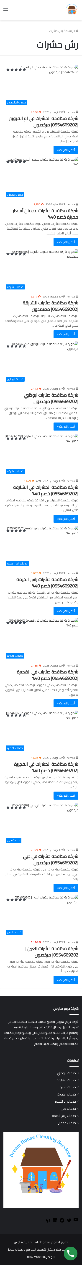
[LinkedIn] (55, 1222)
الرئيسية (70, 30)
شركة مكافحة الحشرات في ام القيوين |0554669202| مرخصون (43, 121)
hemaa (71, 112)
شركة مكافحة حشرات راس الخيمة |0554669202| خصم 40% (47, 582)
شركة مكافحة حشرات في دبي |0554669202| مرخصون (50, 859)
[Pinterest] (48, 1222)
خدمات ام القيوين (65, 1101)
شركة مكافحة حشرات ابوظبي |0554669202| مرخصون (51, 398)
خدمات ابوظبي (66, 1073)
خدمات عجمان (66, 1122)
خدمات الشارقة (66, 1080)
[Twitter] (69, 1222)
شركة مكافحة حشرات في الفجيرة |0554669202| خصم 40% (47, 674)
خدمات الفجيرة (66, 1094)
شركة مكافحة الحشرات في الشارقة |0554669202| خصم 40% (45, 490)
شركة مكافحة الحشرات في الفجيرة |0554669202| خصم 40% (46, 767)
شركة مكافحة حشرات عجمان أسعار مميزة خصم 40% (45, 213)
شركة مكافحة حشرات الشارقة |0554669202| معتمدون (50, 305)
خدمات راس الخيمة (64, 1115)
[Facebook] (62, 1222)
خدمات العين (68, 1087)
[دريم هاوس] (72, 10)
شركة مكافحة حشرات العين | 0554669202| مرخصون (51, 951)
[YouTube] (76, 1221)
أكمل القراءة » (66, 150)
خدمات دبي (68, 1108)
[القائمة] (5, 12)
